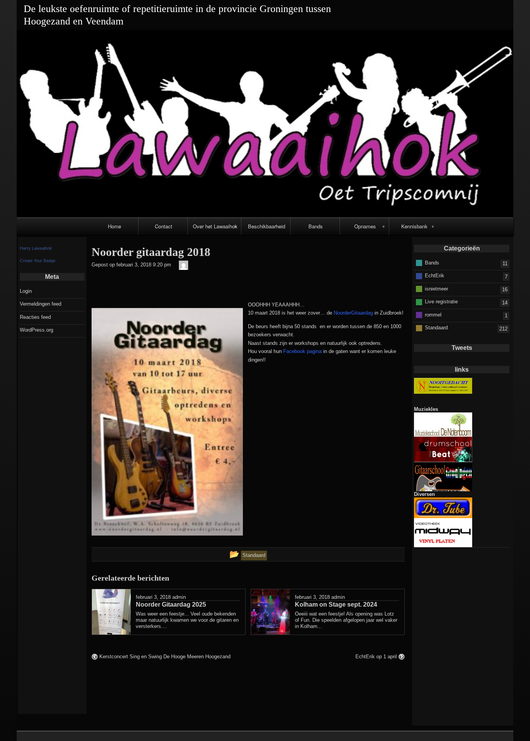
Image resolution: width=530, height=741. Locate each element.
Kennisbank (414, 226)
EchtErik (434, 275)
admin (179, 597)
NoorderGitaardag (353, 313)
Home (114, 226)
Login (26, 291)
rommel (433, 315)
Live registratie (441, 301)
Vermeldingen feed (40, 304)
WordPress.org (36, 330)
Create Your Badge (37, 260)
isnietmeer (436, 289)
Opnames (365, 226)
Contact (163, 226)
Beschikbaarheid (266, 226)
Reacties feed (35, 317)
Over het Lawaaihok (215, 226)
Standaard (436, 327)
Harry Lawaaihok (36, 248)
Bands (315, 226)
